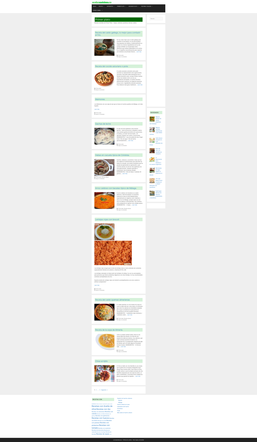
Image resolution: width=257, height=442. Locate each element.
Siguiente (104, 390)
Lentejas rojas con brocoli (107, 219)
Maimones (100, 99)
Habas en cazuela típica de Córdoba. (112, 155)
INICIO (94, 6)
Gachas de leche (103, 124)
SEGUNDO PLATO (133, 6)
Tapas (110, 434)
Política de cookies (127, 440)
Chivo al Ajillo (101, 361)
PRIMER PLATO (120, 6)
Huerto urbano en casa (123, 404)
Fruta (118, 410)
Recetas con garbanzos (102, 415)
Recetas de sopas (102, 434)
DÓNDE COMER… (97, 10)
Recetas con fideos (101, 413)
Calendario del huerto (123, 406)
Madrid (120, 400)
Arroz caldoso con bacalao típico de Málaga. (116, 188)
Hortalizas (120, 408)
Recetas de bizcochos (98, 430)
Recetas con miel (102, 420)
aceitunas (94, 403)
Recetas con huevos (100, 418)
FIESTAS (101, 6)
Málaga (120, 402)
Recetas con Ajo (103, 409)
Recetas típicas (105, 177)
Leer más (138, 51)
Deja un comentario (122, 56)
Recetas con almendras (98, 411)
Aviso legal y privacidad (138, 440)
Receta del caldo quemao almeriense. (112, 300)
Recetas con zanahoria (104, 428)
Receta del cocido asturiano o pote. (111, 66)
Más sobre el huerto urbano (124, 412)
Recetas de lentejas (101, 432)
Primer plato (121, 55)
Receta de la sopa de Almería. (109, 330)
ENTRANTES (110, 6)
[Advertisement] (156, 65)
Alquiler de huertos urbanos (124, 398)
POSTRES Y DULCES (146, 6)
